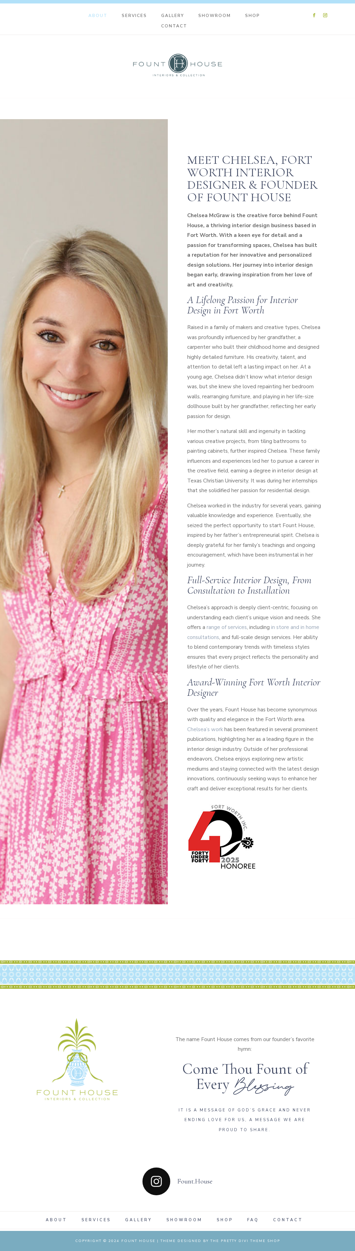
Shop (252, 15)
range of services (227, 627)
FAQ (253, 1220)
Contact (174, 26)
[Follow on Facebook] (314, 15)
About (97, 15)
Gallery (172, 15)
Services (134, 15)
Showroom (214, 15)
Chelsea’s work (205, 729)
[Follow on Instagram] (325, 15)
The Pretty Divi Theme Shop (245, 1241)
